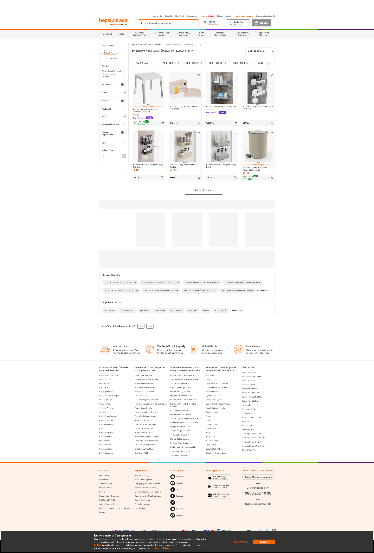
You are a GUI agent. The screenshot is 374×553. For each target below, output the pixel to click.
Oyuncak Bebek (212, 412)
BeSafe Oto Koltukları (214, 449)
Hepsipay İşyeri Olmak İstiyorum (147, 484)
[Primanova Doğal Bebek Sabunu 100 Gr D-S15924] (185, 88)
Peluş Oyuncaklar (106, 391)
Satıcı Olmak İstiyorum (143, 479)
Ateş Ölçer (103, 412)
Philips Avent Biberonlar (144, 383)
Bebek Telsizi (211, 445)
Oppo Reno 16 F (247, 429)
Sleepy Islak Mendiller (143, 375)
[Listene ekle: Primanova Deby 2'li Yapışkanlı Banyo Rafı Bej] (198, 133)
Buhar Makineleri (105, 424)
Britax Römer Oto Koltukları (145, 445)
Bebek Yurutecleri (106, 420)
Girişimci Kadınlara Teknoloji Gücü (148, 492)
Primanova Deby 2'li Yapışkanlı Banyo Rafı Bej (184, 166)
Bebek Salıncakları (106, 453)
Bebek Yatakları (105, 437)
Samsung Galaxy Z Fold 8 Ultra (253, 438)
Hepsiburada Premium (244, 16)
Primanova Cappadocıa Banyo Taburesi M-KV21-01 (145, 110)
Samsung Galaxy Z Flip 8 (251, 442)
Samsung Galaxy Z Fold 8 (251, 434)
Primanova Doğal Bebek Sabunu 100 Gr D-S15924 (184, 107)
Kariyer (102, 492)
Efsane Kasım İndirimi (249, 389)
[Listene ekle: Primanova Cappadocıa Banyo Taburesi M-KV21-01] (162, 74)
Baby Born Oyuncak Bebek (216, 453)
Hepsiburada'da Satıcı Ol (265, 16)
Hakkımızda (104, 475)
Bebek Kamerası (105, 445)
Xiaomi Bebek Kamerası (144, 432)
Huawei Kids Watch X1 (250, 393)
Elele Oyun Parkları (142, 453)
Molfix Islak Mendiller (143, 420)
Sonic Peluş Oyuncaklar (179, 455)
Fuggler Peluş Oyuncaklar (180, 427)
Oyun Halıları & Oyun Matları (217, 383)
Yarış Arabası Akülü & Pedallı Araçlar (184, 379)
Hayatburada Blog (142, 475)
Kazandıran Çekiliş (248, 409)
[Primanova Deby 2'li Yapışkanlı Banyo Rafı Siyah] (149, 147)
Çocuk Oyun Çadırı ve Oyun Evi (218, 404)
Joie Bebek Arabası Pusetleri (146, 387)
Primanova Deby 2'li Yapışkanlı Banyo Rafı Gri (221, 166)
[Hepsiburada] (113, 20)
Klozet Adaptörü (212, 441)
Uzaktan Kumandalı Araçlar (216, 387)
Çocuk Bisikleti (105, 387)
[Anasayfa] (133, 44)
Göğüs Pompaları (106, 432)
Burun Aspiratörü (105, 449)
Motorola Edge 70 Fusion (251, 417)
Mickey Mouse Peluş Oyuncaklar (183, 447)
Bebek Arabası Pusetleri (108, 375)
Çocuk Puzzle (211, 416)
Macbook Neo (247, 405)
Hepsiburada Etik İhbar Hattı (258, 503)
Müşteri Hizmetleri (224, 16)
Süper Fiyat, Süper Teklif (174, 16)
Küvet (101, 428)
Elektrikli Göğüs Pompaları (180, 414)
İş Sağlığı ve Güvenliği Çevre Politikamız (114, 508)
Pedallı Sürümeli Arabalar (215, 408)
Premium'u (115, 24)
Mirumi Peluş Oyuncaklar (180, 391)
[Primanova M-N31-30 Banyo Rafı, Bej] (222, 88)
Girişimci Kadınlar (207, 16)
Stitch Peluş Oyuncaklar (179, 383)
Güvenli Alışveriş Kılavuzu (109, 504)
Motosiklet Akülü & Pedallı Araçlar (183, 375)
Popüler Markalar (248, 384)
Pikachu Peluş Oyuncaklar (180, 387)
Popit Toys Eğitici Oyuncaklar (146, 441)
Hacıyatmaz (210, 379)
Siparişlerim (157, 16)
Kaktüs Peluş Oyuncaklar (180, 410)
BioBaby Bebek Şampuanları (146, 424)
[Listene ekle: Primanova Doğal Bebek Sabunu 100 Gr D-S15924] (198, 74)
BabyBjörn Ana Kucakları (144, 391)
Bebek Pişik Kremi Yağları (109, 396)
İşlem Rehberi (140, 508)
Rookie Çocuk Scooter (143, 408)
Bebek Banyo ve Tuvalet (109, 75)
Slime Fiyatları (104, 404)
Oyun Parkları (104, 383)
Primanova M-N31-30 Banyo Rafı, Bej (221, 106)
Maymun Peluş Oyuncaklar (180, 396)
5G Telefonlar (246, 425)
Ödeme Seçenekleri (142, 500)
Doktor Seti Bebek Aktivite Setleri (183, 400)
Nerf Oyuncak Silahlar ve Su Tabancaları (150, 404)
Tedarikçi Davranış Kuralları (145, 488)
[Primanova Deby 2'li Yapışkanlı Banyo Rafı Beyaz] (258, 88)
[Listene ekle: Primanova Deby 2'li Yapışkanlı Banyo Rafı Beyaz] (271, 74)
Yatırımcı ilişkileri (105, 484)
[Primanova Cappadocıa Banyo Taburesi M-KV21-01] (149, 88)
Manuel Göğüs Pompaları (180, 439)
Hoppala (209, 420)
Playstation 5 (246, 413)
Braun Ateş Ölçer (141, 396)
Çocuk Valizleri (212, 424)
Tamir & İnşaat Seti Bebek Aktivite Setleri (186, 418)
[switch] (123, 84)
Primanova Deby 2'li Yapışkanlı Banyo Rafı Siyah (148, 166)
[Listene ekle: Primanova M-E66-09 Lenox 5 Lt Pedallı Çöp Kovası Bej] (271, 133)
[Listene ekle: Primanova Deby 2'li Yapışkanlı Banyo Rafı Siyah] (162, 133)
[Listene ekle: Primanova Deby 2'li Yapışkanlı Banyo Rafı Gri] (235, 133)
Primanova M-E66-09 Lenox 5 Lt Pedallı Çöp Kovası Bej (256, 168)
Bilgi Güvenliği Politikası (108, 500)
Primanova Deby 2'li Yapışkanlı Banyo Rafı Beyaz (257, 107)
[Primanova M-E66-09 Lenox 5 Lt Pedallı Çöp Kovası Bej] (258, 147)
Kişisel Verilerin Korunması (109, 496)
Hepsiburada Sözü (248, 372)
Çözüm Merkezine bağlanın (258, 477)
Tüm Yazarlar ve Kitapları (251, 376)
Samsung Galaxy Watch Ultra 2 (253, 446)
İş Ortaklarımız (104, 479)
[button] (149, 123)
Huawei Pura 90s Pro (249, 401)
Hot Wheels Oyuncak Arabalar (146, 379)
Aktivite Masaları (212, 391)
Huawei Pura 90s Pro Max (251, 397)
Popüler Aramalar (248, 380)
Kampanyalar (192, 16)
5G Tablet (245, 421)
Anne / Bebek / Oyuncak (111, 71)
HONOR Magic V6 (248, 450)
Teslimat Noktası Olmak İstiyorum (148, 496)
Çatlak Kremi (211, 428)
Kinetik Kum (210, 437)
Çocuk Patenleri (105, 400)
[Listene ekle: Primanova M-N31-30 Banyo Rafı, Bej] (235, 74)
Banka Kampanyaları (143, 504)
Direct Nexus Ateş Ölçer (144, 449)
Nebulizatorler (104, 441)
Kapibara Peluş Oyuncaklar (181, 443)
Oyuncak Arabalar (106, 408)
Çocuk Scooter (105, 379)
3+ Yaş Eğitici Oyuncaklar (180, 451)
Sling (208, 432)
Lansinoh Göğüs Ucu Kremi (145, 412)
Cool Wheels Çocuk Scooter (146, 416)
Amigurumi (210, 375)
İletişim (102, 512)
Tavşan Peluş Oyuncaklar (180, 431)
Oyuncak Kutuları (212, 396)
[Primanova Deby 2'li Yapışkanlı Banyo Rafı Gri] (222, 147)
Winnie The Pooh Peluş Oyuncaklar (184, 422)
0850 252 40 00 (258, 493)
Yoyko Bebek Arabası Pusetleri (147, 437)
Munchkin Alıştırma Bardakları (146, 400)
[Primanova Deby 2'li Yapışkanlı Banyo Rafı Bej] (185, 147)
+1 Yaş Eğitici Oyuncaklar (180, 435)
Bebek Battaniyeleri (213, 400)
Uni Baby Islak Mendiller (144, 428)
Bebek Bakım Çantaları (108, 416)
